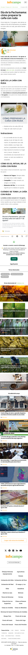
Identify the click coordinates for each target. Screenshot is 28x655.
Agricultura (20, 572)
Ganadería (20, 588)
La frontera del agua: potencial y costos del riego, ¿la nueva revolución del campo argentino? (13, 437)
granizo (17, 630)
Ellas (7, 588)
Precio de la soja (20, 616)
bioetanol (4, 638)
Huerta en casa (7, 593)
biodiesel (18, 635)
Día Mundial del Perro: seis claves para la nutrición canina (13, 384)
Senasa (20, 576)
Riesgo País (7, 616)
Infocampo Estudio (19, 633)
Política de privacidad (14, 562)
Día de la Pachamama (17, 274)
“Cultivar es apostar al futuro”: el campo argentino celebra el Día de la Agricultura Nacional (14, 366)
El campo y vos (8, 7)
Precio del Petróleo (21, 624)
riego (2, 635)
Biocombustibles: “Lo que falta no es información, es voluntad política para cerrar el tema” (14, 461)
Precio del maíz (7, 620)
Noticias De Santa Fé (7, 612)
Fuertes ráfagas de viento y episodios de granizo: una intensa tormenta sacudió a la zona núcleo (13, 413)
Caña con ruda (15, 7)
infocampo (4, 299)
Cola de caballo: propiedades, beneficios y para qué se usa (14, 311)
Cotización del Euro (20, 580)
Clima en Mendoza (21, 607)
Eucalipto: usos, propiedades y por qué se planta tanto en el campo (13, 329)
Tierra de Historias (7, 597)
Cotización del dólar (7, 580)
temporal (22, 630)
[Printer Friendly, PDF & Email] (26, 236)
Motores (20, 593)
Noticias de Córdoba (20, 612)
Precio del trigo (21, 620)
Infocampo (3, 7)
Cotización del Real (7, 584)
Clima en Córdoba (7, 607)
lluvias (20, 597)
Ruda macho (5, 276)
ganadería (10, 633)
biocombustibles (9, 635)
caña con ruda (10, 70)
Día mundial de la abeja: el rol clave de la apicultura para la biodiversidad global (13, 295)
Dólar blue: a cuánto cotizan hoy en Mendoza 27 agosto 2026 (13, 533)
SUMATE (14, 258)
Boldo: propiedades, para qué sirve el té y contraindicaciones (11, 349)
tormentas (4, 633)
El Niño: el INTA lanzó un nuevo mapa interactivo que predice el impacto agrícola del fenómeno (13, 484)
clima (12, 630)
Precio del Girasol (7, 624)
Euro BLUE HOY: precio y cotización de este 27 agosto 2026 (12, 506)
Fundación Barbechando (14, 638)
